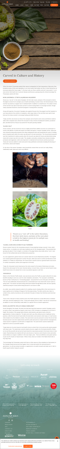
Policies (7, 433)
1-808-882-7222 (38, 405)
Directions (8, 431)
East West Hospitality (33, 426)
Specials (42, 2)
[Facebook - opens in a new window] (9, 420)
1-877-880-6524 (22, 405)
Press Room (8, 424)
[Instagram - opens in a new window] (12, 420)
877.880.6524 (54, 2)
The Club (48, 2)
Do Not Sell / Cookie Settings (35, 433)
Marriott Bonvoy (31, 428)
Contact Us (8, 428)
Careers (7, 422)
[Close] (57, 441)
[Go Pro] (37, 386)
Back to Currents (10, 81)
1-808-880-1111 (53, 405)
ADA (6, 426)
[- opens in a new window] (23, 436)
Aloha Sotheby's (31, 424)
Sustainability (30, 422)
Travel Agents (30, 431)
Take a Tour (36, 2)
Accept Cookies (28, 446)
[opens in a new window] (7, 377)
